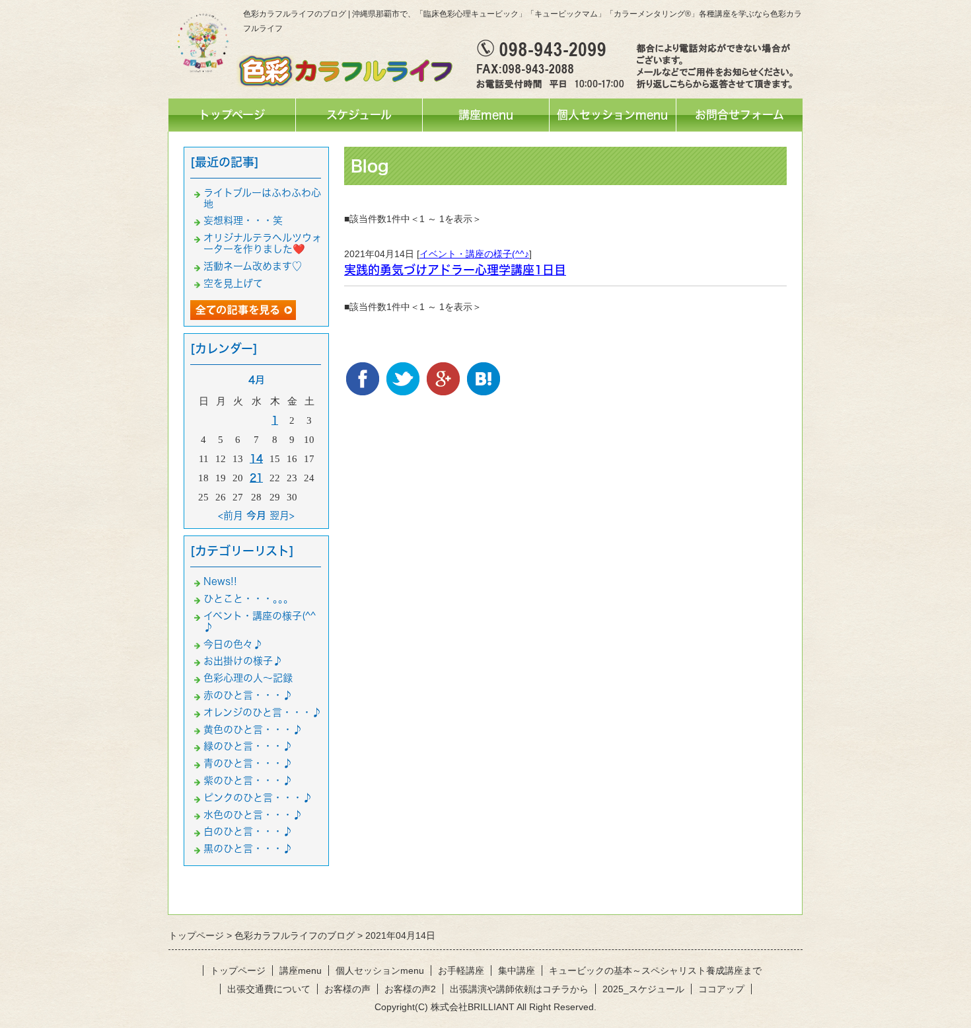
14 (256, 458)
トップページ (232, 114)
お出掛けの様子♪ (243, 661)
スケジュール (359, 114)
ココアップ (721, 989)
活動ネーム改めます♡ (252, 266)
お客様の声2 (410, 989)
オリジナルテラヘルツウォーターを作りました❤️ (262, 243)
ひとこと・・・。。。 (248, 599)
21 (256, 478)
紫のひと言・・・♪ (248, 780)
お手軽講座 (461, 970)
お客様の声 (347, 989)
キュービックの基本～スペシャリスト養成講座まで (655, 970)
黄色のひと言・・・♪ (253, 729)
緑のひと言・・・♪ (248, 746)
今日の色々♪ (233, 644)
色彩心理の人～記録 (248, 678)
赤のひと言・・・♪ (248, 695)
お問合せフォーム (739, 114)
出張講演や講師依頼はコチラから (519, 989)
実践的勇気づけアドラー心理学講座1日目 (455, 270)
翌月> (282, 515)
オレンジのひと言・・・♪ (262, 712)
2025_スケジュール (643, 989)
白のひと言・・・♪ (248, 831)
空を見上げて (233, 283)
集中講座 (516, 970)
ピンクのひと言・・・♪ (257, 798)
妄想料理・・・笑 (243, 220)
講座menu (485, 114)
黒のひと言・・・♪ (248, 848)
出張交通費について (268, 989)
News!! (220, 581)
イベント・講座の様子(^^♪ (474, 254)
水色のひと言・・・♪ (253, 815)
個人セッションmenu (612, 114)
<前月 (230, 515)
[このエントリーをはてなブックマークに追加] (483, 372)
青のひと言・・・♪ (248, 763)
